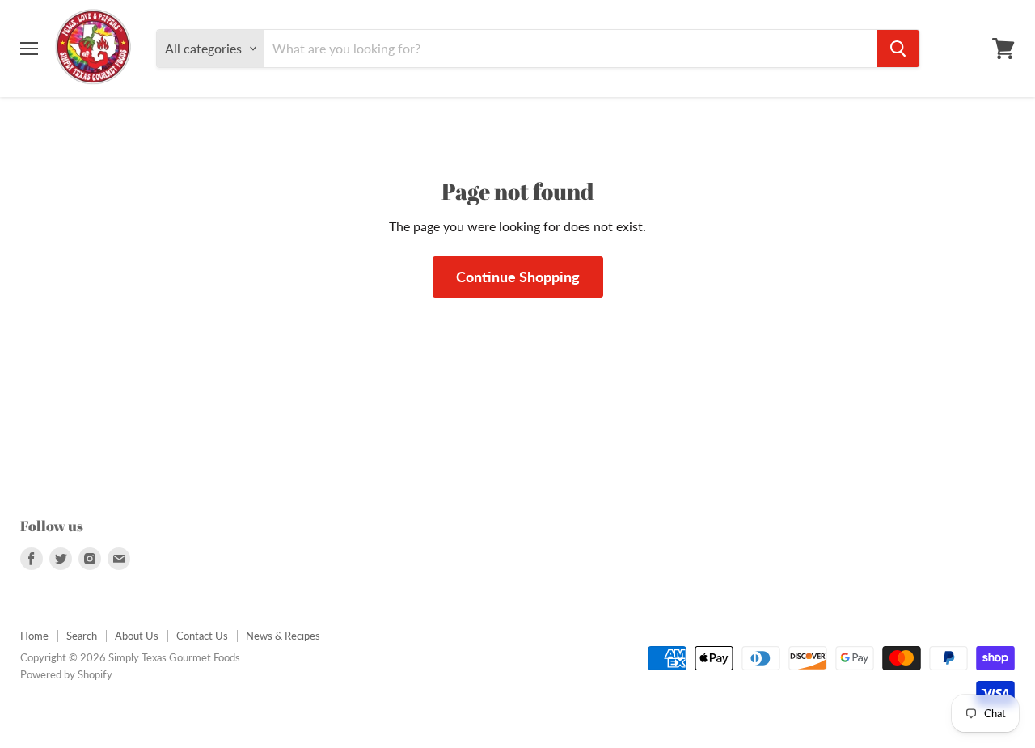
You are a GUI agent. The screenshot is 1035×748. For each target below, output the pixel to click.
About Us (136, 635)
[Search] (898, 48)
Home (34, 635)
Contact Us (202, 635)
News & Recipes (283, 635)
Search (81, 635)
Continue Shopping (518, 276)
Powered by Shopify (66, 674)
